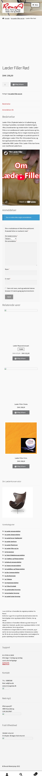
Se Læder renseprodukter (12, 531)
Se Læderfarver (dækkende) (13, 538)
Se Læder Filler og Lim (17, 18)
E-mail (8, 279)
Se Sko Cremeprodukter (12, 572)
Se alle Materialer (10, 576)
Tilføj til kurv (19, 84)
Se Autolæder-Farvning (12, 593)
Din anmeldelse (11, 241)
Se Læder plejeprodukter (12, 535)
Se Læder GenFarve (11, 541)
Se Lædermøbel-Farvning (12, 590)
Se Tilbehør (8, 579)
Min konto (7, 774)
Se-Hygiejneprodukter (11, 583)
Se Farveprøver (9, 552)
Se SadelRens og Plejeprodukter (15, 569)
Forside (7, 18)
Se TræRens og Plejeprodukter (14, 559)
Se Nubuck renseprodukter (13, 562)
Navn (7, 269)
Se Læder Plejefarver (11, 545)
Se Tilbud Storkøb (10, 586)
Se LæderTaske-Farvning (12, 596)
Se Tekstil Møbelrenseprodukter (15, 555)
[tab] (21, 104)
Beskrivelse (6, 104)
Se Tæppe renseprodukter (13, 565)
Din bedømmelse (11, 236)
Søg (21, 774)
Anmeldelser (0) (7, 110)
